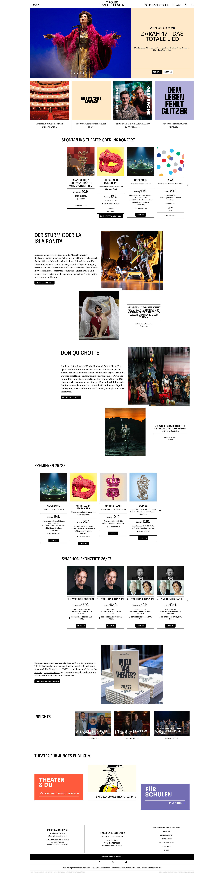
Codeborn (140, 180)
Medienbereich (166, 835)
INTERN (166, 850)
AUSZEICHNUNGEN (166, 843)
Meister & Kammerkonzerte (151, 868)
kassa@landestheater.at (58, 836)
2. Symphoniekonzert (140, 599)
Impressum (48, 872)
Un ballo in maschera (111, 181)
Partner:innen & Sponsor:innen (166, 827)
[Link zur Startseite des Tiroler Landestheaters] (112, 4)
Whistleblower (59, 872)
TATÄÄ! (170, 180)
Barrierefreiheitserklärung (75, 872)
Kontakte (167, 846)
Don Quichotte (162, 38)
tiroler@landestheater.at (112, 845)
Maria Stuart (113, 505)
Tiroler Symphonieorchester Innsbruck (76, 868)
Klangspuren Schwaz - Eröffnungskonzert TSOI (81, 183)
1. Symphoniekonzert (81, 599)
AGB (31, 872)
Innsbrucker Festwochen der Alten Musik (126, 868)
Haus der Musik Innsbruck (101, 868)
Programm (86, 662)
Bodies (143, 505)
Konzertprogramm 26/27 (46, 672)
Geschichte (167, 839)
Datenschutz (38, 872)
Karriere (166, 831)
